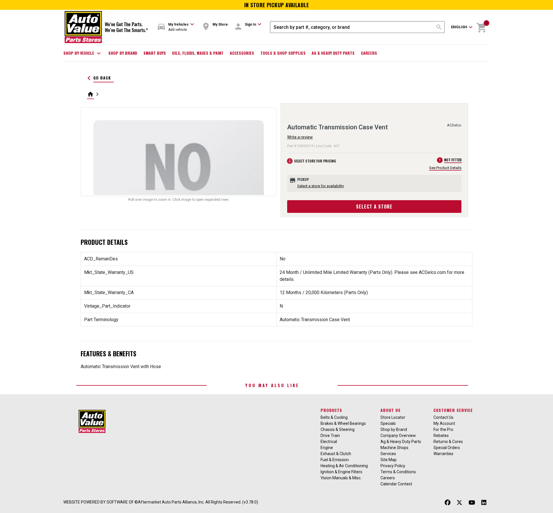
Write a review (300, 137)
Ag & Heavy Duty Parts (333, 53)
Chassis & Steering (338, 429)
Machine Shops (394, 447)
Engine (327, 447)
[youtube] (472, 503)
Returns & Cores (448, 441)
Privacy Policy (392, 465)
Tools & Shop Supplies (283, 53)
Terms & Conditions (398, 472)
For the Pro (443, 429)
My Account (444, 423)
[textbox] (352, 27)
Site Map (388, 459)
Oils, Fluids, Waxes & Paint (198, 53)
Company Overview (398, 435)
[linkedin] (483, 503)
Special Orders (446, 447)
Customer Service (453, 410)
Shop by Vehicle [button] (82, 53)
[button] (176, 27)
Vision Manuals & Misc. (341, 478)
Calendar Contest (396, 484)
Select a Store (374, 206)
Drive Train (330, 435)
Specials (388, 423)
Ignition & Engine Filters (341, 472)
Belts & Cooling (334, 417)
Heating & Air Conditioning (344, 465)
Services (388, 453)
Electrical (329, 441)
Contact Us (443, 417)
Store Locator (392, 417)
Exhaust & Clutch (336, 453)
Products (331, 410)
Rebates (441, 435)
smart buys (154, 53)
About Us (390, 410)
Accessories (242, 53)
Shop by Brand (122, 53)
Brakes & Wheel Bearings (343, 423)
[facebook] (447, 503)
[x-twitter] (459, 503)
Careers (369, 53)
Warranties (443, 453)
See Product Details (445, 168)
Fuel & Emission (335, 459)
